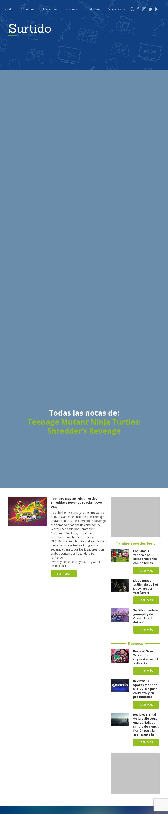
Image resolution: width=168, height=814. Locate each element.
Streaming (27, 9)
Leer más (63, 574)
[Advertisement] (135, 517)
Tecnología (50, 9)
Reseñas (71, 9)
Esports (8, 9)
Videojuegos (116, 9)
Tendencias (92, 9)
